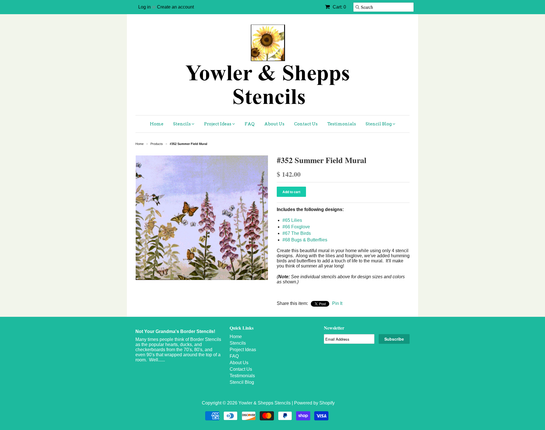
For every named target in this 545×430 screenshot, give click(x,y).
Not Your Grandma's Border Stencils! (175, 331)
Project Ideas (218, 124)
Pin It (337, 303)
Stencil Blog (379, 124)
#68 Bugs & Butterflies (304, 239)
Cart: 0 (339, 7)
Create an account (175, 7)
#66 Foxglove (296, 226)
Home (157, 124)
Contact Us (306, 124)
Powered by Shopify (314, 403)
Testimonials (341, 124)
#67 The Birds (296, 233)
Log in (144, 7)
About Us (274, 124)
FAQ (250, 124)
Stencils (182, 124)
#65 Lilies (292, 220)
